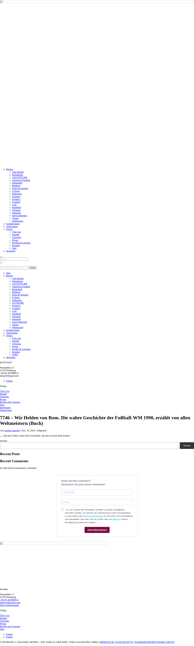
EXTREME (18, 303)
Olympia (16, 210)
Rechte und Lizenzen (10, 402)
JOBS (15, 354)
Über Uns (4, 391)
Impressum (5, 407)
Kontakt (16, 245)
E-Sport (16, 191)
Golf (14, 204)
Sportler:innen (13, 223)
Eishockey (17, 194)
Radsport (16, 213)
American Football (21, 180)
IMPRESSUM (107, 642)
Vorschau (16, 237)
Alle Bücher (18, 172)
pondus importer (12, 430)
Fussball (16, 202)
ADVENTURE (19, 177)
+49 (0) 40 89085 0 (9, 600)
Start (8, 273)
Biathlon (16, 185)
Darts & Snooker (20, 188)
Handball (16, 207)
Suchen (3, 441)
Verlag (9, 229)
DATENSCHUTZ (124, 642)
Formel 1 (16, 199)
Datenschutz (6, 410)
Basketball (17, 183)
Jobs (14, 248)
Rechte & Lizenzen (21, 243)
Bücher (9, 169)
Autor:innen (12, 226)
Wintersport (17, 221)
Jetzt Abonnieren (97, 530)
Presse (15, 240)
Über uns (16, 232)
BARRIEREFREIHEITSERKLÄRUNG (155, 642)
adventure (10, 251)
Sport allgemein (19, 215)
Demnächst (17, 175)
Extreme (16, 196)
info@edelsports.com (10, 602)
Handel (15, 234)
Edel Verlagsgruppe (9, 605)
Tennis (15, 218)
